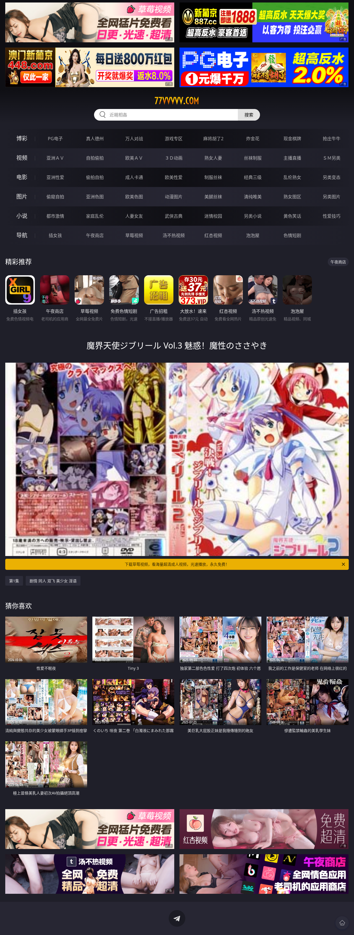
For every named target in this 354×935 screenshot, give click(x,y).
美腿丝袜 (213, 197)
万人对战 (134, 139)
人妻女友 (134, 216)
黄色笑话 (292, 216)
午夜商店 (95, 235)
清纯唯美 (253, 197)
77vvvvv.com (177, 100)
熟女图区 (292, 197)
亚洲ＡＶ (55, 158)
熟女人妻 (213, 158)
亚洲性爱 (55, 177)
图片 (21, 196)
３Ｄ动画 (174, 158)
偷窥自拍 (55, 197)
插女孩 (55, 235)
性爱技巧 (331, 216)
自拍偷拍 (95, 158)
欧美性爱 (174, 177)
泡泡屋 (252, 235)
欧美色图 (134, 197)
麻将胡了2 (213, 139)
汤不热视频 (174, 235)
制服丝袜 (213, 177)
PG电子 (55, 139)
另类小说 (253, 216)
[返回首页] (342, 922)
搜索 (248, 115)
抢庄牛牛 (331, 139)
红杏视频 (213, 235)
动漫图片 (174, 197)
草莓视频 (134, 235)
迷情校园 (213, 216)
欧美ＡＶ (134, 158)
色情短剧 (292, 235)
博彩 (21, 138)
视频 (21, 158)
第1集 (14, 580)
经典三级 (253, 177)
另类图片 (331, 197)
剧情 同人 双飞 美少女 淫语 (53, 580)
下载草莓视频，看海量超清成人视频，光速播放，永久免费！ (177, 564)
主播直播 (292, 158)
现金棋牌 (292, 139)
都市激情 (55, 216)
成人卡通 (134, 177)
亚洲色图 (95, 197)
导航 (21, 235)
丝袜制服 (253, 158)
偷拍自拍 (95, 177)
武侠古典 (174, 216)
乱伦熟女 (292, 177)
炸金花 (252, 139)
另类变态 (331, 177)
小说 (21, 216)
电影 (21, 177)
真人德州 (95, 139)
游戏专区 (174, 139)
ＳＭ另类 (331, 158)
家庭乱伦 (95, 216)
